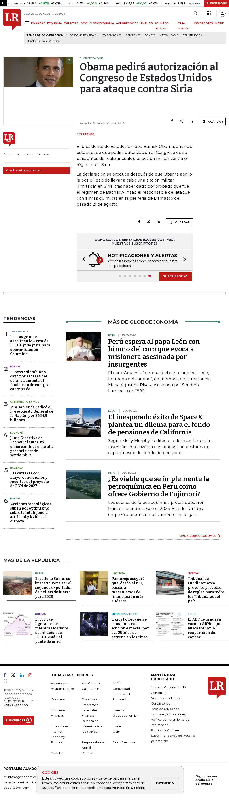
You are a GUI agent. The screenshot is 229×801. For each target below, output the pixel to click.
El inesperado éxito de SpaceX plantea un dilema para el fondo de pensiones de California (159, 424)
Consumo (58, 699)
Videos (87, 753)
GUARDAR (215, 121)
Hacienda (16, 467)
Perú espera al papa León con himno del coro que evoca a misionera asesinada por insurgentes (154, 353)
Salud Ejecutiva (124, 742)
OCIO (84, 23)
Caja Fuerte (90, 688)
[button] (83, 259)
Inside (117, 726)
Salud (192, 614)
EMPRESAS (71, 23)
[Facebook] (172, 121)
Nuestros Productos (165, 698)
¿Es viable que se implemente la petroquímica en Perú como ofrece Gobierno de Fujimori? (158, 486)
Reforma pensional (84, 35)
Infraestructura (92, 726)
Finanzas (57, 715)
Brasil (39, 573)
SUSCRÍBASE (216, 3)
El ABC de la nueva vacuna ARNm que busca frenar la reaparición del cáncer (204, 628)
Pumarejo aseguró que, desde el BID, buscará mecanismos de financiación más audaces (128, 590)
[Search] (195, 13)
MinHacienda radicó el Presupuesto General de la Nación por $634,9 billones (31, 413)
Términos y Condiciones (168, 714)
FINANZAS (38, 23)
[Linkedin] (191, 121)
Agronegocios (61, 683)
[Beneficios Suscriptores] (208, 13)
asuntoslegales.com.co (20, 777)
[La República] (12, 26)
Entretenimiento (124, 614)
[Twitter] (181, 121)
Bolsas (15, 366)
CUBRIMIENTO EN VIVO (25, 401)
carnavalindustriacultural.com (24, 782)
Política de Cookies (128, 788)
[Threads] (7, 682)
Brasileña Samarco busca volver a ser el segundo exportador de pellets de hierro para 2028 (53, 588)
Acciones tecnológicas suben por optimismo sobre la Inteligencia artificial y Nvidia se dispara (30, 512)
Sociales (57, 753)
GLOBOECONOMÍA (101, 23)
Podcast (57, 742)
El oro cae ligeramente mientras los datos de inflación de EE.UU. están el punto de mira (52, 630)
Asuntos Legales (62, 688)
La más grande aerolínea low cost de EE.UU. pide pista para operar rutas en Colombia (30, 345)
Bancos (150, 35)
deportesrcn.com (16, 787)
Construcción (192, 35)
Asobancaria (169, 35)
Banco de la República (44, 41)
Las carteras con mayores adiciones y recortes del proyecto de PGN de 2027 (29, 479)
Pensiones (133, 35)
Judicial (193, 573)
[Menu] (27, 23)
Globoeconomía (125, 715)
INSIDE (219, 23)
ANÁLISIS (146, 23)
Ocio (116, 731)
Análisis (118, 683)
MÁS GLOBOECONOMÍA (197, 535)
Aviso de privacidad (165, 709)
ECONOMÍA (54, 23)
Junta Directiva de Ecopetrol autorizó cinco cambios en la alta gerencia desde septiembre (32, 446)
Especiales (89, 710)
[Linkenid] (23, 676)
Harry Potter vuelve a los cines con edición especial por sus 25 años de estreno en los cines (130, 628)
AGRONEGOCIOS (127, 23)
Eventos (118, 710)
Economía (17, 432)
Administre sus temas (24, 170)
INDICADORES (203, 23)
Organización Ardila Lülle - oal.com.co (206, 779)
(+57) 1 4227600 (15, 705)
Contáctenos (160, 703)
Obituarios (89, 731)
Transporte (19, 331)
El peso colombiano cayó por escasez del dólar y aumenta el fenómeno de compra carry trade (29, 380)
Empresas (58, 710)
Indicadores (59, 726)
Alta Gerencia (92, 683)
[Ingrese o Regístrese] (222, 13)
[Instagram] (32, 676)
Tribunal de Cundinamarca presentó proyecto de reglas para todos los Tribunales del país (206, 590)
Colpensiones (111, 35)
